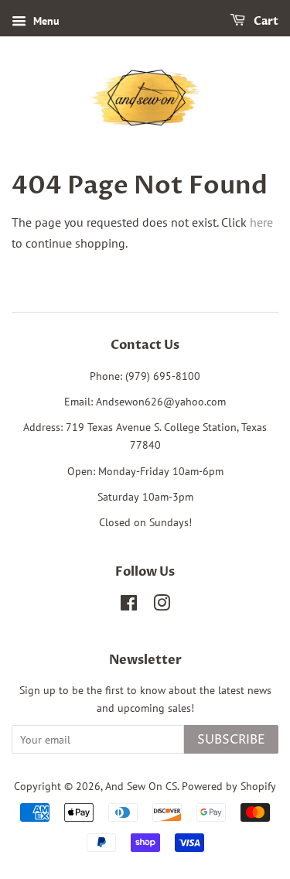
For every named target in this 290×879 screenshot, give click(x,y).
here (261, 222)
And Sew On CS (141, 786)
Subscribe (231, 739)
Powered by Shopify (229, 786)
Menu (45, 21)
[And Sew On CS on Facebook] (129, 606)
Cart (264, 21)
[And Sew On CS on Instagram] (161, 606)
